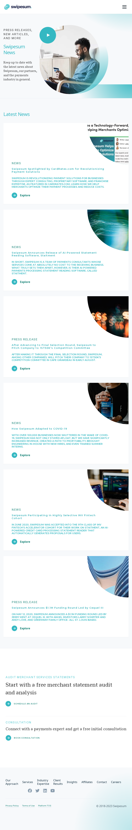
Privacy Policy (12, 805)
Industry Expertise (43, 782)
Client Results (58, 782)
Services (27, 782)
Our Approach (12, 782)
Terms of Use (28, 805)
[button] (125, 7)
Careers (116, 782)
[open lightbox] (70, 55)
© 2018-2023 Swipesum (111, 806)
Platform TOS (44, 805)
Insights (72, 782)
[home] (18, 7)
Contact (102, 782)
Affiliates (87, 782)
